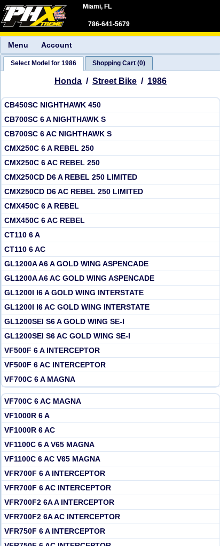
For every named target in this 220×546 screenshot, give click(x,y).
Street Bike (114, 81)
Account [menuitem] (56, 45)
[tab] (43, 63)
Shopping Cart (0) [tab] (118, 63)
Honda (68, 81)
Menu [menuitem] (18, 45)
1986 (157, 81)
